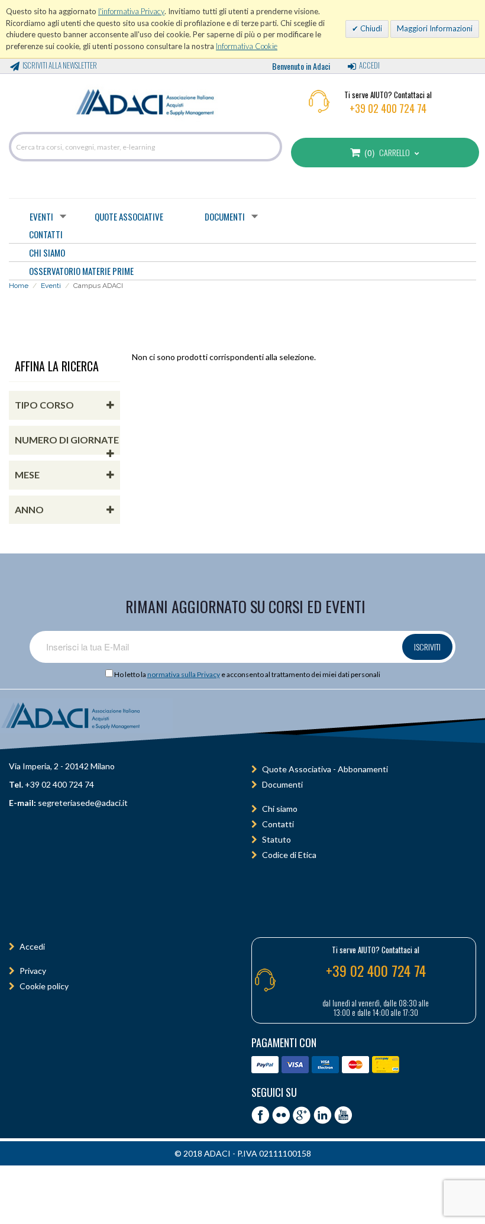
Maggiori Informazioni (435, 28)
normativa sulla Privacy (183, 674)
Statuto (276, 839)
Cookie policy (44, 986)
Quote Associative (129, 216)
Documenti (225, 216)
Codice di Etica (289, 855)
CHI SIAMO (47, 252)
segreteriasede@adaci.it (83, 803)
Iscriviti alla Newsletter (59, 65)
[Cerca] (270, 146)
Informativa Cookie (246, 46)
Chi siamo (280, 809)
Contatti (278, 824)
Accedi (369, 65)
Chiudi (370, 28)
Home (18, 285)
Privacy (33, 971)
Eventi (41, 216)
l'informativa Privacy (131, 11)
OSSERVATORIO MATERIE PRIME (81, 270)
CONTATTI (46, 234)
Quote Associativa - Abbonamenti (325, 769)
